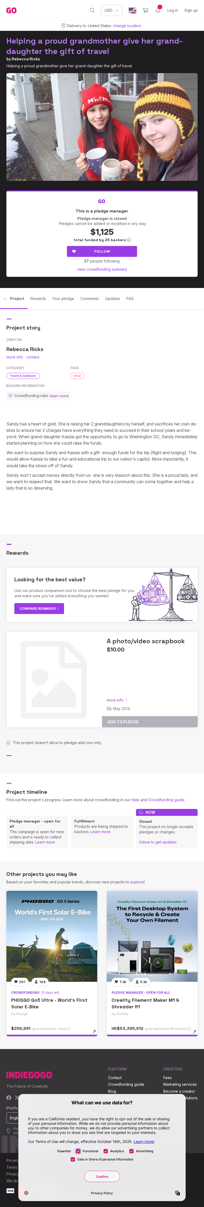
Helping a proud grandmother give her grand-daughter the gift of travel (94, 46)
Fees (167, 1077)
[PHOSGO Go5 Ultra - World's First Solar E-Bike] (51, 936)
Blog (112, 1091)
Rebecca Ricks (26, 59)
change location (127, 25)
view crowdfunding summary (102, 269)
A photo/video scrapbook (146, 641)
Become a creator (179, 1091)
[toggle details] (97, 1034)
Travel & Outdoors (23, 376)
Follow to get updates (158, 842)
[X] (17, 1098)
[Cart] (145, 10)
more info (14, 357)
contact (32, 357)
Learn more (45, 842)
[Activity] (157, 10)
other (77, 376)
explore (137, 882)
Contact (115, 1077)
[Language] (132, 10)
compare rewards (38, 608)
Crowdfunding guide (166, 799)
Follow (102, 251)
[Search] (92, 10)
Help (135, 799)
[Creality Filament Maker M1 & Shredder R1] (152, 936)
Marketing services (180, 1084)
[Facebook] (8, 1098)
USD (108, 10)
